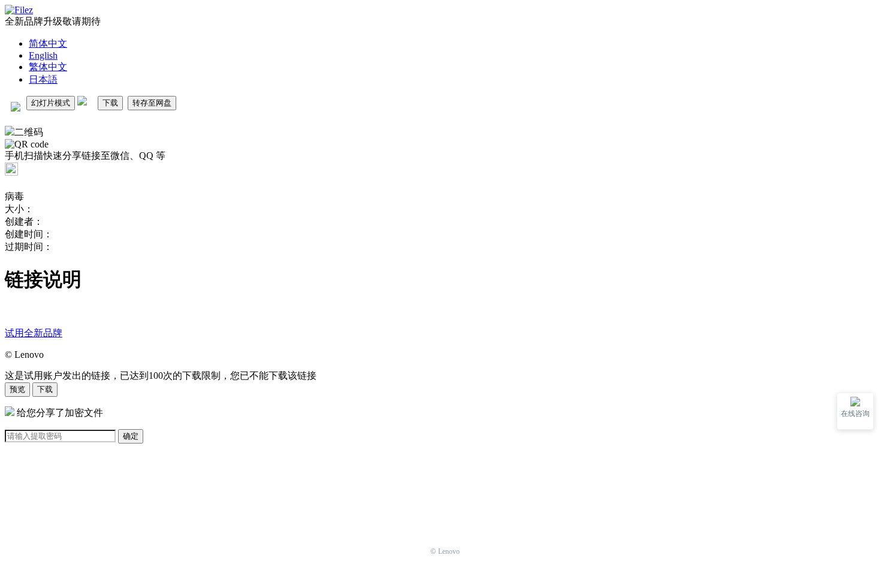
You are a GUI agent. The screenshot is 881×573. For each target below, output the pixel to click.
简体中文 (48, 43)
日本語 (43, 79)
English (43, 55)
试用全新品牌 (33, 333)
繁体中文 (48, 67)
